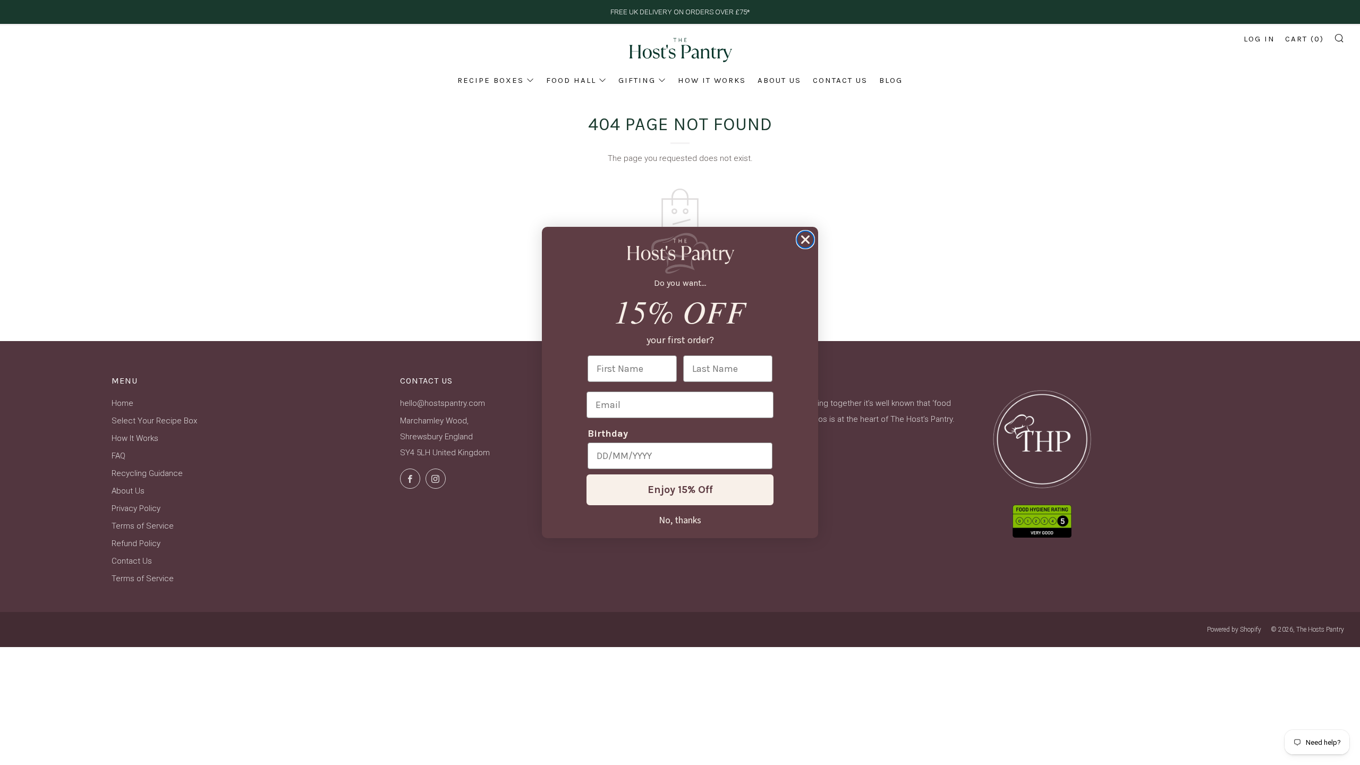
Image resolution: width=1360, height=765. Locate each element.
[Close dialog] (805, 239)
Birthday (608, 433)
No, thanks (680, 519)
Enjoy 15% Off (680, 489)
